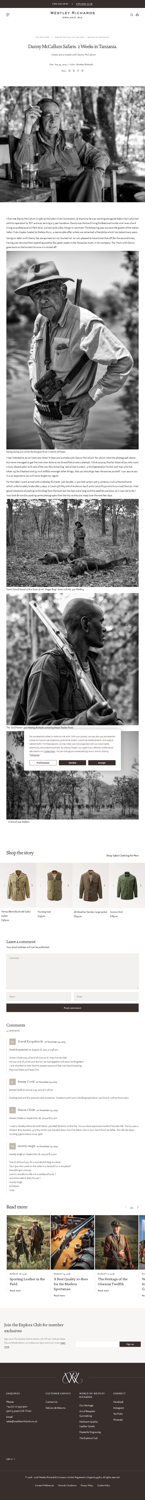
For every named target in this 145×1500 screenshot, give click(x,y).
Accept (102, 762)
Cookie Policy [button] (49, 751)
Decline (72, 762)
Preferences (43, 762)
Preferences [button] (35, 755)
